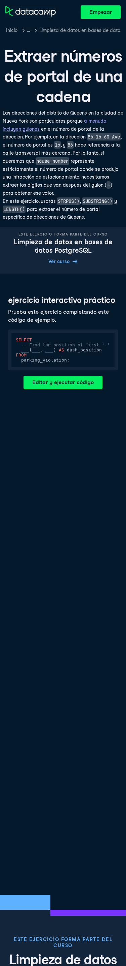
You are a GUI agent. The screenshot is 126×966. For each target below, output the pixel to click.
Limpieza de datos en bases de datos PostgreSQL (80, 30)
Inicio (11, 30)
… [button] (28, 30)
